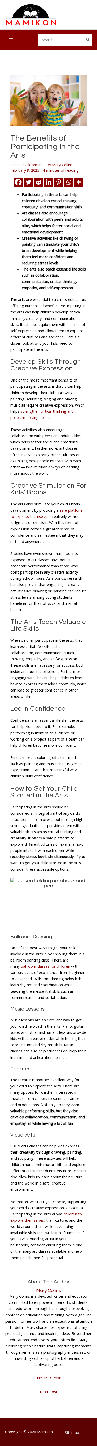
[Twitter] (28, 182)
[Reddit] (38, 182)
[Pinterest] (58, 182)
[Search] (88, 40)
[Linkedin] (48, 182)
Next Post (48, 1391)
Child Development (26, 164)
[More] (78, 182)
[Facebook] (18, 182)
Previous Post (49, 1377)
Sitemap (72, 1432)
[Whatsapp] (68, 182)
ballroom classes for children (45, 966)
